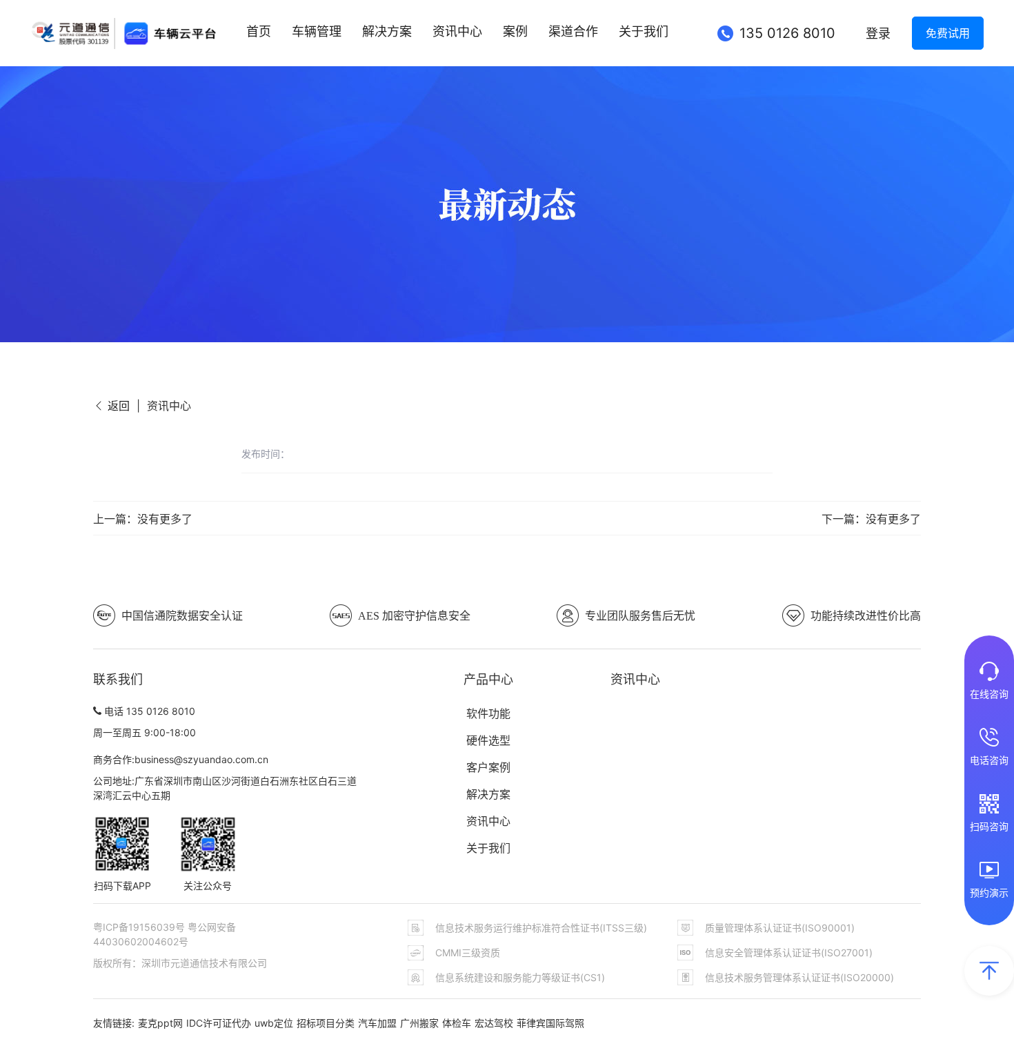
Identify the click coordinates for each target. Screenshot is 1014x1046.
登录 (878, 33)
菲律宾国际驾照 (550, 1023)
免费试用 (948, 33)
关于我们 (643, 31)
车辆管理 (316, 31)
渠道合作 (573, 31)
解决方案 (387, 31)
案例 (515, 31)
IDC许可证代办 (218, 1023)
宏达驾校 (494, 1023)
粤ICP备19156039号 (140, 927)
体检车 (456, 1023)
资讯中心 (457, 31)
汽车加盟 (377, 1023)
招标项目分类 (326, 1023)
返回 (117, 406)
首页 (258, 31)
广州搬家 (419, 1023)
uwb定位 (274, 1023)
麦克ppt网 (160, 1023)
